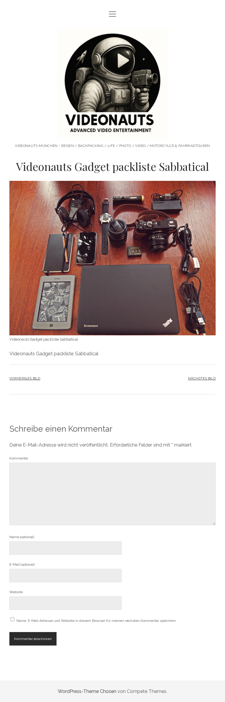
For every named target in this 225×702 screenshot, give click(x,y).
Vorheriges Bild (24, 378)
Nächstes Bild (202, 378)
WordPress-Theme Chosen (87, 691)
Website (16, 592)
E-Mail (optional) (22, 564)
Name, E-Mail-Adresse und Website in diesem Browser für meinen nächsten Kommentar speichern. (96, 621)
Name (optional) (21, 537)
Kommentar (18, 458)
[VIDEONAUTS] (112, 133)
